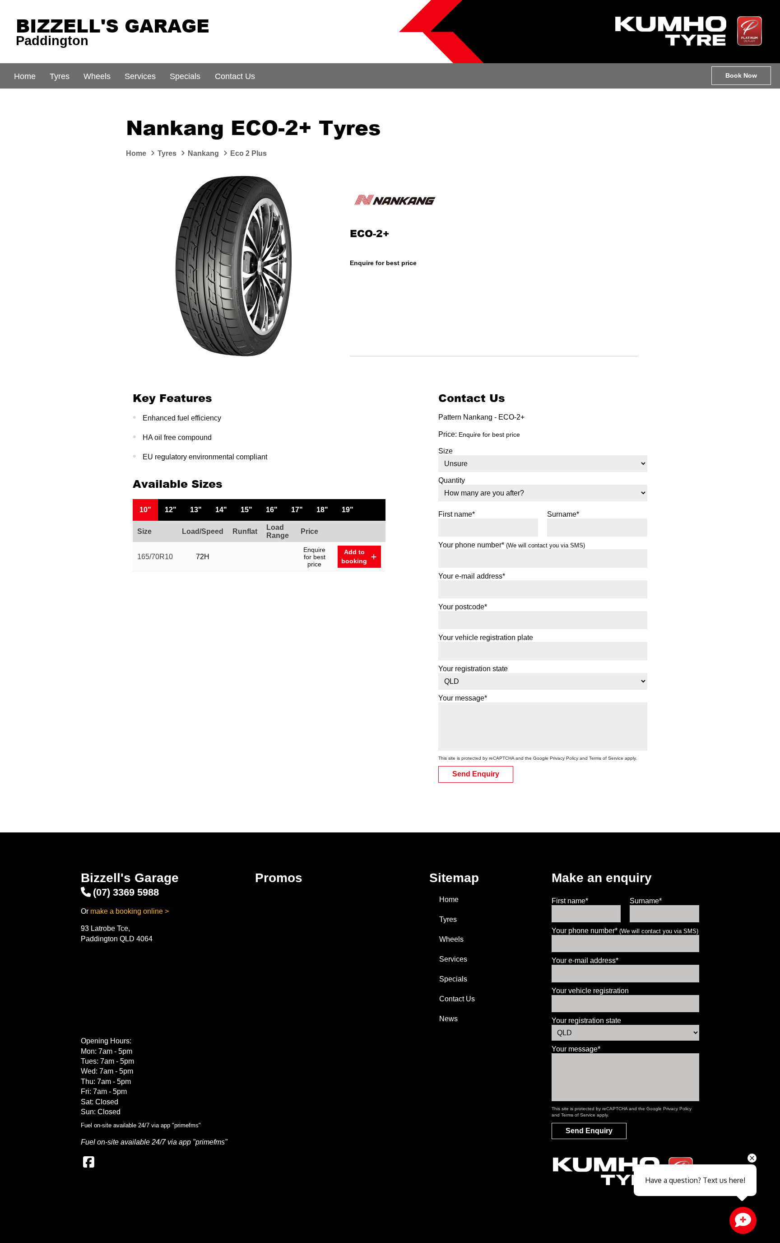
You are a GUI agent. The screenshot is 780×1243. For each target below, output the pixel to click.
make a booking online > (129, 911)
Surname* (563, 514)
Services (140, 76)
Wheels (97, 76)
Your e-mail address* (471, 576)
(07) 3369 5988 (126, 892)
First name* (456, 514)
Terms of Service (606, 758)
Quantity (451, 480)
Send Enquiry (475, 774)
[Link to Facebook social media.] (88, 1162)
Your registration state (473, 669)
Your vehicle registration (590, 991)
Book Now (741, 75)
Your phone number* (511, 545)
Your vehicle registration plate (485, 637)
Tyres (60, 76)
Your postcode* (462, 607)
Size (445, 451)
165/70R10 (155, 557)
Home (25, 76)
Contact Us (235, 76)
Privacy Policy (564, 758)
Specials (185, 76)
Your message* (462, 698)
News (448, 1019)
